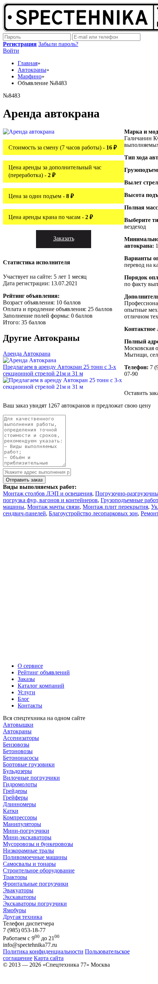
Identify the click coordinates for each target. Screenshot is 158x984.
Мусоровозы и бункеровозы (38, 844)
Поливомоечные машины (35, 857)
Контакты (30, 705)
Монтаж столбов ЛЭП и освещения (47, 493)
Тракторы (15, 877)
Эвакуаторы (18, 890)
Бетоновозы (18, 751)
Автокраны (17, 731)
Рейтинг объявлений (44, 672)
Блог (23, 699)
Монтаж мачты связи (53, 507)
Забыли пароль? (58, 44)
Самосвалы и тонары (29, 864)
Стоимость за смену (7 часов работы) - (62, 147)
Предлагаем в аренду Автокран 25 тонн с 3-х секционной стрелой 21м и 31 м (59, 370)
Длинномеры (19, 804)
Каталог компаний (41, 686)
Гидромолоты (20, 784)
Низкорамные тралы (28, 850)
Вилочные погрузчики (31, 778)
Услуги (26, 692)
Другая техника (22, 917)
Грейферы (15, 797)
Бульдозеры (17, 771)
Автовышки (18, 725)
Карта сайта (49, 958)
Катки (10, 811)
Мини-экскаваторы (27, 837)
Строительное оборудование (39, 870)
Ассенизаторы (21, 738)
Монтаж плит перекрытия (115, 507)
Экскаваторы (19, 897)
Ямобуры (14, 910)
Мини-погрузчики (26, 831)
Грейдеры (15, 791)
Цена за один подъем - (41, 196)
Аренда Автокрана (26, 353)
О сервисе (30, 666)
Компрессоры (20, 817)
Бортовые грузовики (29, 764)
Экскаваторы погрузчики (35, 903)
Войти (11, 50)
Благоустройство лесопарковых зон (93, 513)
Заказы (26, 679)
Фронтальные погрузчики (35, 884)
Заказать (63, 238)
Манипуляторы (22, 824)
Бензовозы (16, 744)
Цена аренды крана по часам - (50, 217)
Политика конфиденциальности (43, 951)
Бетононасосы (21, 758)
